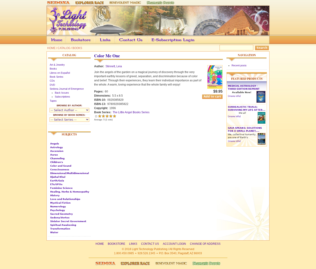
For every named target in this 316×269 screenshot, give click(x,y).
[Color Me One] (215, 87)
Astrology (56, 147)
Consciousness (59, 169)
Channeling (57, 158)
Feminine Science (61, 188)
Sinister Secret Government (68, 221)
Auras (54, 154)
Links (114, 43)
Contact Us (138, 43)
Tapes (53, 100)
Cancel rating (96, 116)
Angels (54, 143)
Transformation (60, 228)
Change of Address (226, 43)
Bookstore (88, 43)
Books (77, 48)
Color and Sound (60, 166)
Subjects (69, 134)
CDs (52, 80)
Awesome (114, 116)
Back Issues (62, 92)
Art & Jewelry (57, 64)
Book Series (56, 76)
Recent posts (239, 65)
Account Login (172, 43)
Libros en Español (60, 72)
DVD (52, 84)
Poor (100, 116)
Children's (56, 162)
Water (54, 232)
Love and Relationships (65, 199)
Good (107, 116)
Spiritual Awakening (63, 225)
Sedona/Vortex (59, 217)
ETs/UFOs (56, 184)
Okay (103, 116)
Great (111, 116)
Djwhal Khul (57, 177)
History (55, 195)
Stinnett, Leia (113, 66)
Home (51, 48)
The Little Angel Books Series (131, 112)
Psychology (57, 210)
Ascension (56, 151)
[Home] (158, 33)
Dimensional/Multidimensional (69, 173)
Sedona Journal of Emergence (67, 88)
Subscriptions (62, 96)
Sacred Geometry (61, 214)
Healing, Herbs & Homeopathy (69, 191)
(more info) (234, 96)
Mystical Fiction (60, 203)
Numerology (58, 206)
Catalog (64, 48)
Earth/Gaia (57, 180)
